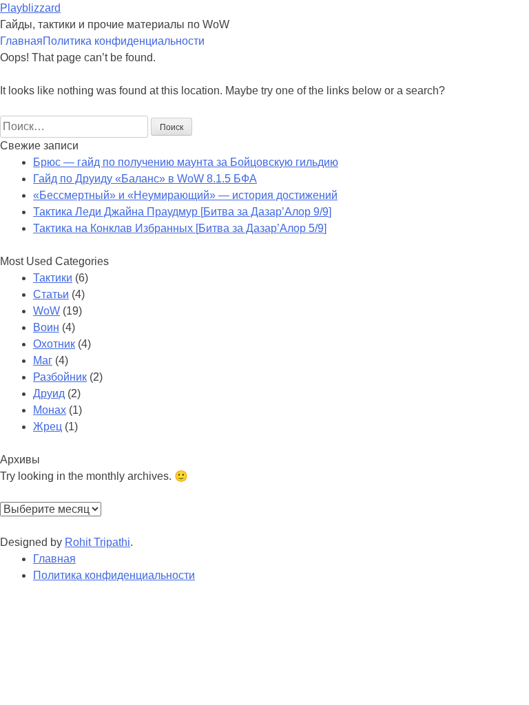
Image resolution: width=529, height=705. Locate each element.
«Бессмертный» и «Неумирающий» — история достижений (185, 195)
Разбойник (60, 377)
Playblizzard (30, 8)
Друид (49, 393)
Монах (49, 410)
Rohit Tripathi (97, 542)
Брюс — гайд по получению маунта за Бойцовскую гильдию (185, 162)
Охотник (54, 344)
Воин (46, 327)
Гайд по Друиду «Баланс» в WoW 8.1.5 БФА (145, 179)
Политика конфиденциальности (124, 41)
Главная (21, 41)
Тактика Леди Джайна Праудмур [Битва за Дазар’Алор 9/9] (182, 212)
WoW (46, 311)
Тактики (52, 278)
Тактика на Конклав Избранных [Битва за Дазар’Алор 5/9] (179, 228)
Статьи (51, 294)
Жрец (47, 426)
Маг (42, 360)
